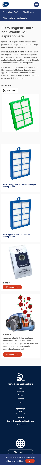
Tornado (20, 398)
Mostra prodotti (12, 287)
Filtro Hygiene (28, 12)
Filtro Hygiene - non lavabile (15, 18)
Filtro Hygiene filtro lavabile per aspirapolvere (16, 235)
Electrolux (21, 391)
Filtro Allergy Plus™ (11, 12)
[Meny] (36, 4)
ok (30, 461)
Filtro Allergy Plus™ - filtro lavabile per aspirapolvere (19, 185)
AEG (20, 387)
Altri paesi (18, 451)
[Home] (4, 4)
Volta (20, 402)
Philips (20, 395)
